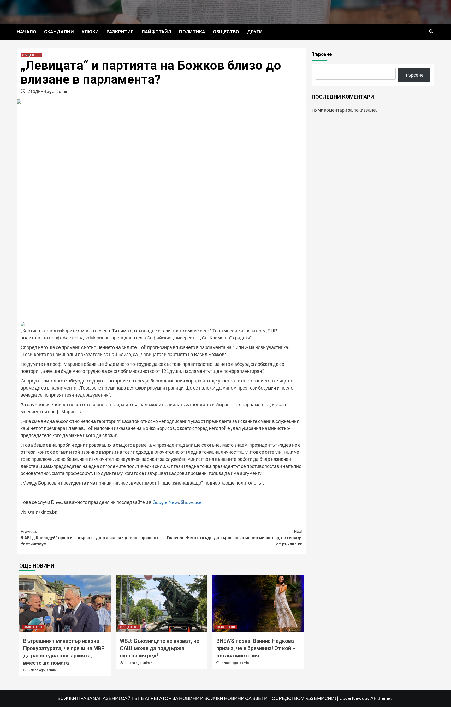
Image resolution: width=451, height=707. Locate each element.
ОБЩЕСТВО (226, 31)
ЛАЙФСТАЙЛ (156, 31)
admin (62, 91)
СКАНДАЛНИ (59, 31)
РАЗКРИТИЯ (120, 31)
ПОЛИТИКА (192, 31)
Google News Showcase (176, 502)
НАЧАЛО (26, 31)
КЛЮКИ (90, 31)
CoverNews (351, 698)
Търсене (322, 54)
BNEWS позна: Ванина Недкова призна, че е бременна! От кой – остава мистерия (255, 648)
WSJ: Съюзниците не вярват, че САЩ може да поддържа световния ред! (159, 648)
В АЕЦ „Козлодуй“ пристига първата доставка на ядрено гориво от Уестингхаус (90, 537)
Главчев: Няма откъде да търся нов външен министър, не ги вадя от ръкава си (234, 537)
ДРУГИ (255, 31)
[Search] (431, 32)
